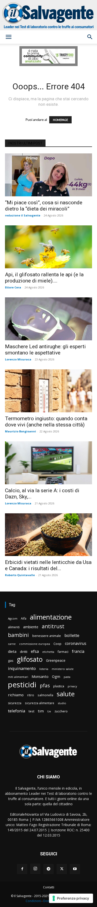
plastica (58, 686)
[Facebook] (22, 869)
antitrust (53, 626)
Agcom (12, 618)
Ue (49, 711)
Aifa (23, 618)
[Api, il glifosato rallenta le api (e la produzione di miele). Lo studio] (48, 246)
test (31, 711)
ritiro (30, 695)
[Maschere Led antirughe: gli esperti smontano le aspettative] (48, 318)
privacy (72, 686)
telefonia (16, 710)
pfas (45, 685)
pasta (67, 677)
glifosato (30, 659)
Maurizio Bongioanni (20, 431)
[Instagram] (35, 869)
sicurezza (14, 703)
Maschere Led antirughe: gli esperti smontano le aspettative (45, 350)
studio (62, 703)
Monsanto (40, 676)
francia (78, 651)
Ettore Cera (13, 287)
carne (12, 644)
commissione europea (34, 644)
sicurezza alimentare (39, 703)
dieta (12, 651)
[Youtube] (75, 869)
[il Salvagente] (48, 15)
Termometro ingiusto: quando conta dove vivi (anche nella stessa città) (46, 422)
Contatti (48, 887)
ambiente (30, 627)
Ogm (56, 676)
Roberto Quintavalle (20, 575)
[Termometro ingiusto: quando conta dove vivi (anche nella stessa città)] (48, 390)
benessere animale (46, 636)
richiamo (16, 694)
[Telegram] (48, 869)
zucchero (61, 711)
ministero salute (63, 669)
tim (41, 710)
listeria (43, 669)
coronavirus (75, 643)
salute (66, 694)
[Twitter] (62, 869)
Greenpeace (55, 660)
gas (10, 660)
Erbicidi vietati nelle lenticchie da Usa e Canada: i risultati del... (48, 565)
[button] (8, 37)
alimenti (14, 627)
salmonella (45, 695)
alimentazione (51, 617)
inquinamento (22, 668)
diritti (23, 651)
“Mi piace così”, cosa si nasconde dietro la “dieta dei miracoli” (43, 206)
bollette (71, 635)
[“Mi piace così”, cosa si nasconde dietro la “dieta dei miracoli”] (48, 174)
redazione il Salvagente (22, 215)
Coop (57, 643)
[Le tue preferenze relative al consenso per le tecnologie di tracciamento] (71, 898)
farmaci (63, 652)
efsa (35, 651)
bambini (18, 634)
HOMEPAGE (60, 119)
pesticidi (22, 684)
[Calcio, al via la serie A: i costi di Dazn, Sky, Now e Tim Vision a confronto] (48, 462)
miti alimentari (18, 677)
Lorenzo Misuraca (18, 359)
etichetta (48, 652)
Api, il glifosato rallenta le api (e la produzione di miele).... (44, 278)
